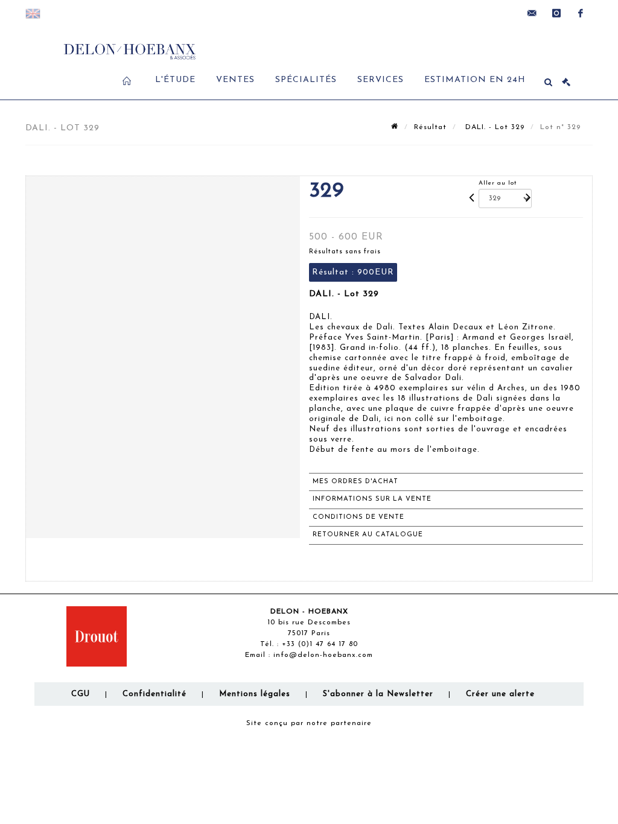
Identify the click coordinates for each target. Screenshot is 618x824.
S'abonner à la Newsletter (378, 694)
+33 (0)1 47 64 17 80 (320, 644)
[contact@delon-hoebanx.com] (532, 13)
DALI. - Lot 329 (493, 127)
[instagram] (556, 13)
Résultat (430, 127)
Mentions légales (254, 694)
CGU (80, 694)
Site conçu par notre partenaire (309, 723)
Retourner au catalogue (368, 534)
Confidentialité (154, 694)
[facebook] (581, 13)
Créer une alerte (500, 694)
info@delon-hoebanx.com (323, 655)
